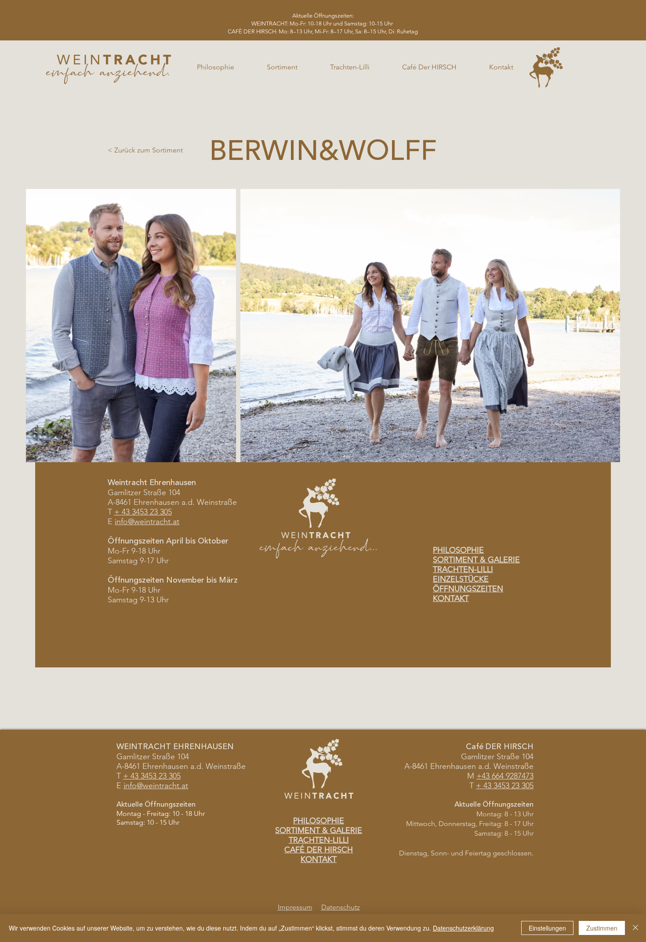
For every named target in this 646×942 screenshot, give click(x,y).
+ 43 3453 (139, 776)
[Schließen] (635, 928)
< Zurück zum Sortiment (145, 150)
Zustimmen (601, 928)
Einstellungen (547, 928)
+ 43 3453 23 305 (143, 512)
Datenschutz (340, 907)
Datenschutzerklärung (463, 928)
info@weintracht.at (147, 521)
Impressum (295, 907)
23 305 (168, 776)
